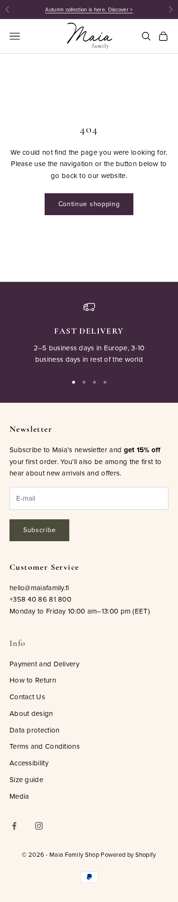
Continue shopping (89, 203)
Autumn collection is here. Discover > (88, 9)
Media (19, 796)
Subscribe (39, 530)
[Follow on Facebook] (14, 826)
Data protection (34, 730)
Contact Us (27, 697)
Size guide (26, 779)
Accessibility (28, 763)
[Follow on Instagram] (39, 826)
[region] (89, 333)
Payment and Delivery (44, 664)
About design (31, 713)
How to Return (32, 680)
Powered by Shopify (128, 854)
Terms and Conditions (44, 746)
